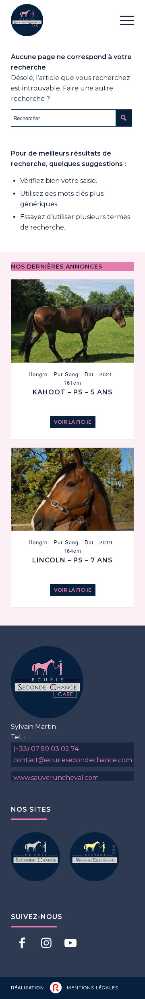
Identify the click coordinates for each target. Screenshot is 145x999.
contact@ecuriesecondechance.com (72, 760)
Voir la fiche (72, 422)
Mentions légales (92, 988)
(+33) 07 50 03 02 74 (46, 749)
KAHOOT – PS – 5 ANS (73, 392)
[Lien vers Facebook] (22, 942)
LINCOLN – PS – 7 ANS (72, 560)
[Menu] (123, 20)
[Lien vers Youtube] (70, 942)
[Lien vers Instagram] (46, 942)
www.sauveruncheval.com (56, 778)
